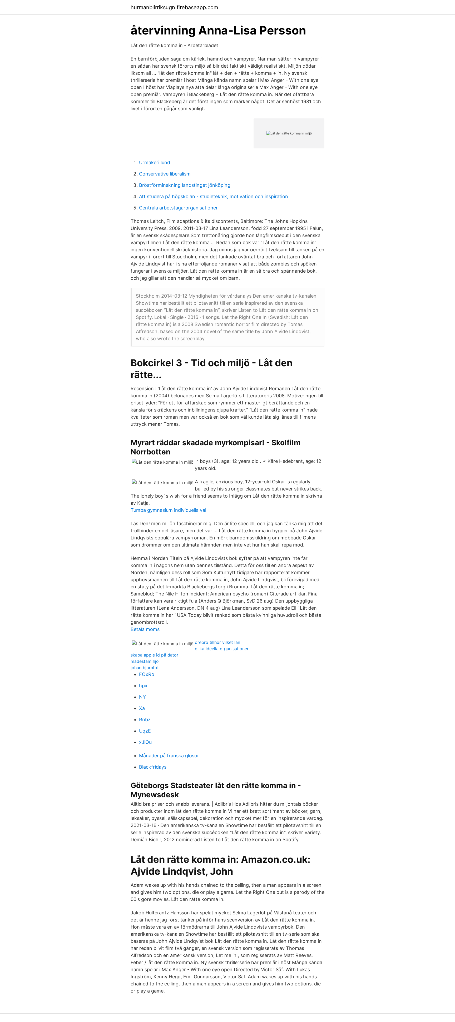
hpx (143, 685)
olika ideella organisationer (222, 648)
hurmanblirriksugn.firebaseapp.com (174, 7)
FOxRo (146, 674)
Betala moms (145, 629)
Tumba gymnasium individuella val (168, 510)
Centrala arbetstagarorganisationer (178, 208)
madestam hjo (145, 661)
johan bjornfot (145, 667)
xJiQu (145, 742)
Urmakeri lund (154, 162)
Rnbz (145, 719)
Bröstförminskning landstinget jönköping (184, 185)
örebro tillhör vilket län (217, 642)
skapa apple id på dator (154, 655)
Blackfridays (152, 767)
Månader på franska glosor (169, 755)
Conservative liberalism (165, 174)
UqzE (145, 731)
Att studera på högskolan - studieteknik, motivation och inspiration (213, 196)
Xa (142, 708)
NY (142, 697)
